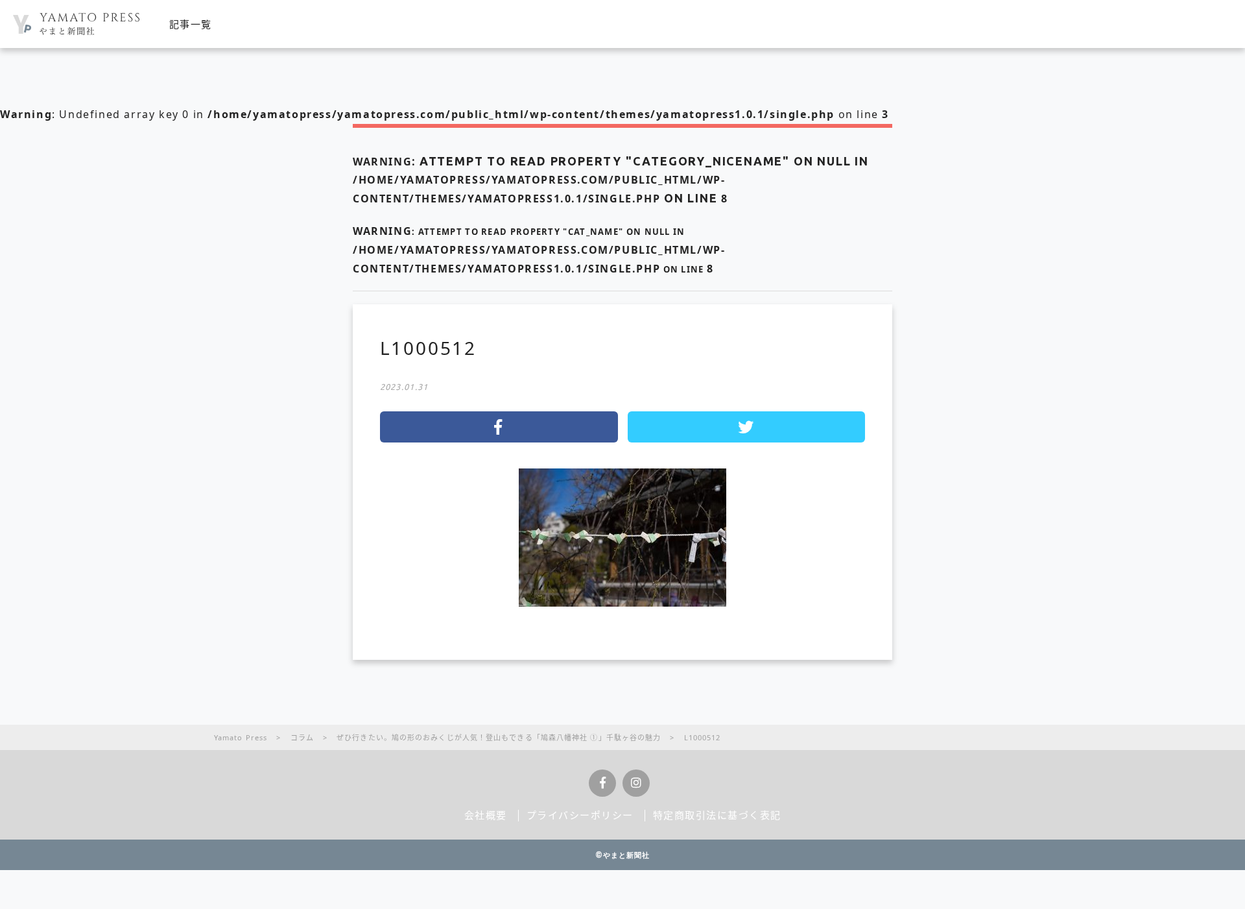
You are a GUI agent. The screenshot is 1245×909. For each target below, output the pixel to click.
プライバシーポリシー (580, 814)
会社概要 (485, 814)
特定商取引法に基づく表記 (717, 814)
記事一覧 (190, 24)
